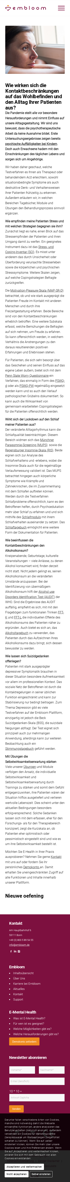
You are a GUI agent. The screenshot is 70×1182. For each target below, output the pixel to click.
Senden (16, 1108)
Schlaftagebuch (16, 527)
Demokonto (31, 867)
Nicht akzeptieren (17, 1174)
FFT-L (18, 617)
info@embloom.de (19, 944)
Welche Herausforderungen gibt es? (36, 1034)
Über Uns (19, 978)
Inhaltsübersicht (23, 973)
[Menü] (59, 8)
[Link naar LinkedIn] (15, 952)
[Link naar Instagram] (19, 952)
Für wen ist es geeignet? (28, 1023)
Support (18, 999)
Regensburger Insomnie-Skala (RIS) (29, 450)
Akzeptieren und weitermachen (24, 1166)
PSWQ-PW (26, 386)
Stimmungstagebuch (19, 749)
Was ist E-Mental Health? (29, 1018)
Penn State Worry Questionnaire (27, 376)
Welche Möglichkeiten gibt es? (32, 1029)
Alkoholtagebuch (16, 633)
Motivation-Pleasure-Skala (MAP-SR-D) (36, 290)
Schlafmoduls (31, 517)
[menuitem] (59, 8)
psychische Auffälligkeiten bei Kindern (31, 144)
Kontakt (56, 857)
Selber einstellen (41, 1174)
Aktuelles (19, 989)
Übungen (30, 767)
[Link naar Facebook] (11, 952)
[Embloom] (29, 8)
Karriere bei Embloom (26, 983)
